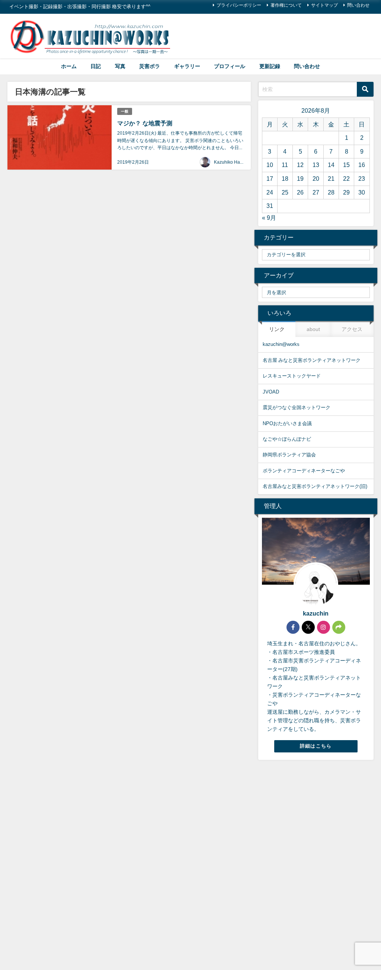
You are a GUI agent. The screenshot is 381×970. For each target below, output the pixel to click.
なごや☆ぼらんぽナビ (287, 439)
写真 (120, 66)
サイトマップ (324, 5)
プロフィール (229, 66)
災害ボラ (149, 66)
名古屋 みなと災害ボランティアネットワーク (312, 360)
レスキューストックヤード (292, 375)
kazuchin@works (281, 344)
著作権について (286, 5)
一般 (124, 111)
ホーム (69, 66)
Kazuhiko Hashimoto (235, 162)
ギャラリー (187, 66)
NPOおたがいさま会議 (287, 423)
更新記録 (269, 66)
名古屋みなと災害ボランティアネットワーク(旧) (315, 486)
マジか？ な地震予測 (144, 123)
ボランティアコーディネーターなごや (304, 470)
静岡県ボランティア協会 (289, 454)
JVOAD (271, 391)
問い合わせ (358, 5)
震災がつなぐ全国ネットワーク (296, 407)
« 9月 (269, 218)
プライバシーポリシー (239, 5)
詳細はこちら (316, 745)
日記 (95, 66)
